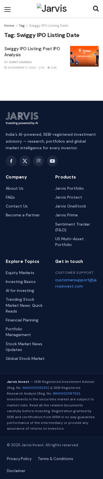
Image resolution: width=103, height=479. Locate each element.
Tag (22, 25)
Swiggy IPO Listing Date (48, 25)
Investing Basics (21, 281)
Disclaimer (16, 470)
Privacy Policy (19, 458)
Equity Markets (20, 272)
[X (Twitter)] (24, 161)
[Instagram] (38, 161)
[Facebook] (11, 161)
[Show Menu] (7, 9)
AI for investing (20, 290)
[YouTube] (52, 161)
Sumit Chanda (20, 62)
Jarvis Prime (66, 215)
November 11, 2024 (21, 67)
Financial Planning (22, 320)
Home (9, 25)
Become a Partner (23, 215)
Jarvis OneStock (70, 206)
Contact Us (17, 206)
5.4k (53, 67)
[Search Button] (96, 8)
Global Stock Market (25, 358)
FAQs (10, 197)
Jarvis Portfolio (69, 188)
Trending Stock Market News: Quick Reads (24, 305)
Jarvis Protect (68, 197)
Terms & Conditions (55, 458)
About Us (14, 188)
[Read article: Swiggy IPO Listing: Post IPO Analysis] (84, 56)
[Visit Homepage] (52, 8)
